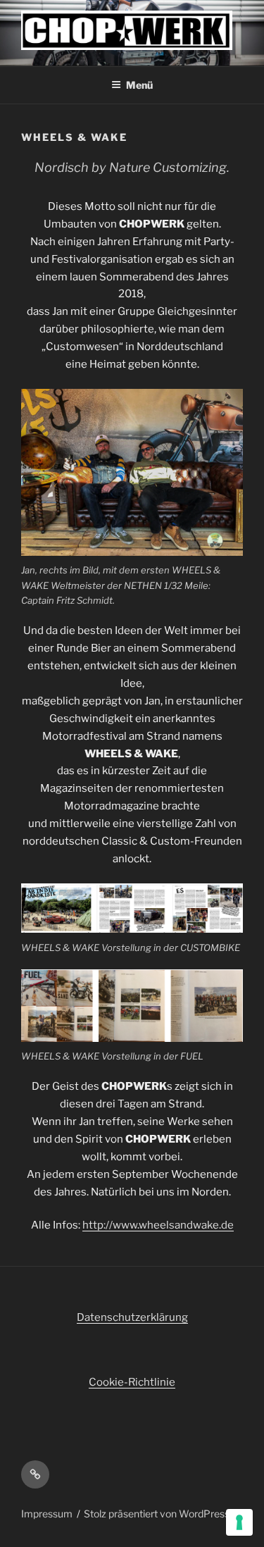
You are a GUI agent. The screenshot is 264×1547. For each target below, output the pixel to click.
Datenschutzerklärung (132, 1317)
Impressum (47, 1514)
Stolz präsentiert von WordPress (157, 1514)
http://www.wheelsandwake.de (158, 1225)
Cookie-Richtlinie (132, 1382)
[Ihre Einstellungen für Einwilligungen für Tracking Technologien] (239, 1522)
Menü (139, 85)
